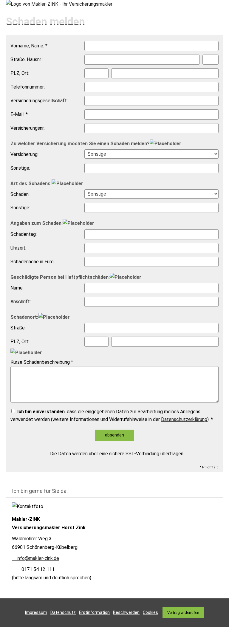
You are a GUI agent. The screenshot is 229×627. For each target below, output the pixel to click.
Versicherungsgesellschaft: (39, 100)
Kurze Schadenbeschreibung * (41, 362)
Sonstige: (20, 168)
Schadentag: (23, 234)
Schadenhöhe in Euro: (32, 261)
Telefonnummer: (27, 87)
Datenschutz (63, 612)
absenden (114, 435)
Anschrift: (20, 301)
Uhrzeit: (18, 248)
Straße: (18, 328)
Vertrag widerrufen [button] (183, 612)
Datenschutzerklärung (184, 419)
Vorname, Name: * (28, 46)
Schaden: (20, 194)
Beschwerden (126, 612)
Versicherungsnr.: (27, 128)
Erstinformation (94, 612)
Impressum (36, 612)
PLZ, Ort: (19, 73)
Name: (17, 288)
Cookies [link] (150, 612)
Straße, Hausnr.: (26, 59)
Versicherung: (24, 154)
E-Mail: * (19, 114)
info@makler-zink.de (38, 558)
